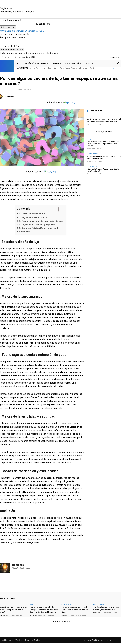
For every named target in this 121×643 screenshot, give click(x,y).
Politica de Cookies (90, 640)
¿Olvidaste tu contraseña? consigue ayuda (22, 30)
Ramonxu (10, 96)
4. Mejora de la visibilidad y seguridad (37, 224)
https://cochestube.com (21, 568)
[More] (68, 96)
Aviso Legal (106, 640)
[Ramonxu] (5, 568)
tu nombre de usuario (11, 20)
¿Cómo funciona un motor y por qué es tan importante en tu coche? (104, 120)
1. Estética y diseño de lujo (32, 213)
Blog (89, 116)
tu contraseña (43, 23)
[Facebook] (89, 57)
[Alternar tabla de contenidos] (59, 209)
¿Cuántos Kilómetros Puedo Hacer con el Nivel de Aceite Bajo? (57, 68)
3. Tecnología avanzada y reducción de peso (41, 221)
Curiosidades (92, 153)
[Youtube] (101, 57)
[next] (113, 68)
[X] (97, 57)
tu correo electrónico (10, 46)
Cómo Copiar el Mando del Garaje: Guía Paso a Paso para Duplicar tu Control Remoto (103, 144)
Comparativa (92, 166)
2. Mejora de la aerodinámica (33, 217)
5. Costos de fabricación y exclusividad (38, 228)
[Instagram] (93, 57)
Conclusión (24, 231)
